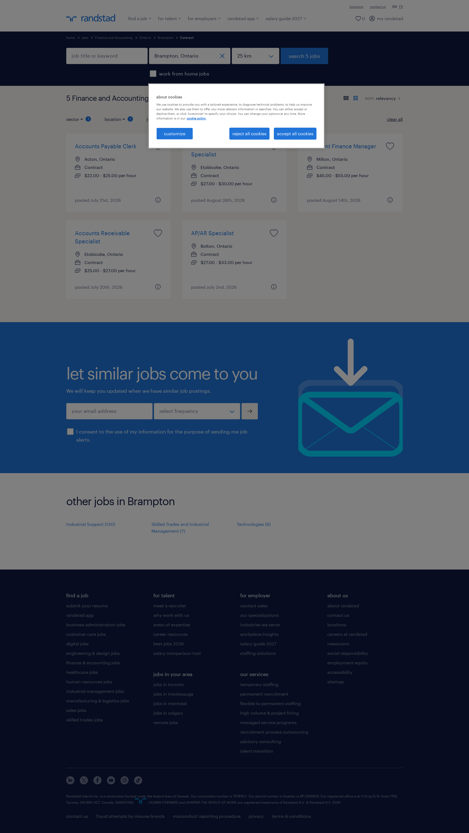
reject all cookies (249, 133)
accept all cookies (295, 133)
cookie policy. (196, 118)
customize (174, 133)
